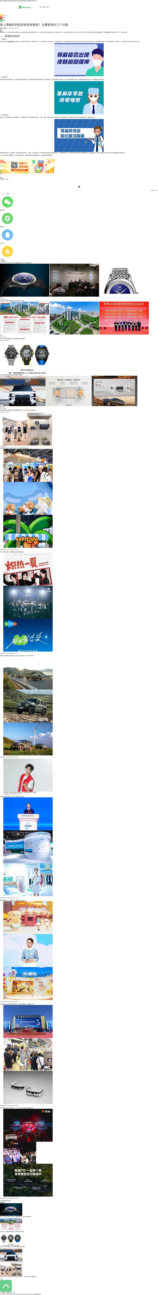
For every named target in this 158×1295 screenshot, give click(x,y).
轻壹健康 (5, 28)
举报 (1, 177)
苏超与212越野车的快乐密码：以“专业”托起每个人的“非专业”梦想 (17, 655)
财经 (25, 0)
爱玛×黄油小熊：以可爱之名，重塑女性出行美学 (12, 900)
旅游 (14, 0)
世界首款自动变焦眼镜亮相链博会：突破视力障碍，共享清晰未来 (16, 1004)
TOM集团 (2, 1292)
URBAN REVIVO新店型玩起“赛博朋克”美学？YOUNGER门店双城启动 (18, 410)
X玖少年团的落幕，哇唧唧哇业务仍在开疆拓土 (12, 552)
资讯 (4, 0)
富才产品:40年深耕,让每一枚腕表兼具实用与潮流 (12, 338)
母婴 (19, 0)
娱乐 (6, 0)
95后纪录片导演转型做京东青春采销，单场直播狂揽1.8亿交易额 (19, 792)
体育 (9, 0)
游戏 (12, 0)
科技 (35, 0)
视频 (22, 0)
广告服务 (7, 1292)
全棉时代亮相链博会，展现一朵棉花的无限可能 (12, 796)
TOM (1, 340)
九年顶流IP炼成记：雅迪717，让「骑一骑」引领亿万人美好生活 (16, 1108)
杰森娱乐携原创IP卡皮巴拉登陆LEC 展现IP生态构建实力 (14, 448)
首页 (1, 0)
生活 (17, 0)
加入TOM (12, 1292)
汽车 (33, 0)
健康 (27, 0)
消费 (30, 0)
